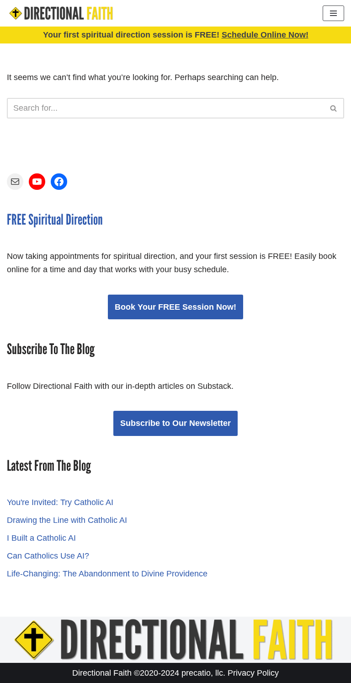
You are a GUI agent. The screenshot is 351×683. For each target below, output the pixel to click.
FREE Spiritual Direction (55, 219)
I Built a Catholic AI (41, 538)
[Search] (334, 108)
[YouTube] (37, 181)
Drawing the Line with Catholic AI (67, 520)
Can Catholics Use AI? (48, 555)
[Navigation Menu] (333, 13)
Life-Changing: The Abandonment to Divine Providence (107, 573)
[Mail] (15, 181)
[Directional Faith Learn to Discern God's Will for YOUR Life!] (62, 13)
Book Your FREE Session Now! (175, 307)
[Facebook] (59, 181)
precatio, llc (202, 673)
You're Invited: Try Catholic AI (60, 502)
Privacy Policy (253, 673)
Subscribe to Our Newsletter (175, 423)
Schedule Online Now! (265, 34)
